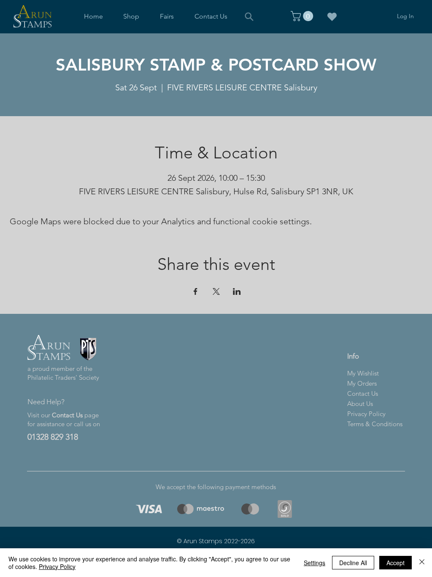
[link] (303, 16)
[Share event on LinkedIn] (237, 291)
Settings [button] (314, 562)
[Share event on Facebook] (196, 291)
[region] (147, 509)
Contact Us (67, 415)
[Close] (422, 562)
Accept (395, 562)
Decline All (353, 562)
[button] (131, 16)
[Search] (248, 16)
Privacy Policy (57, 566)
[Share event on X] (216, 291)
